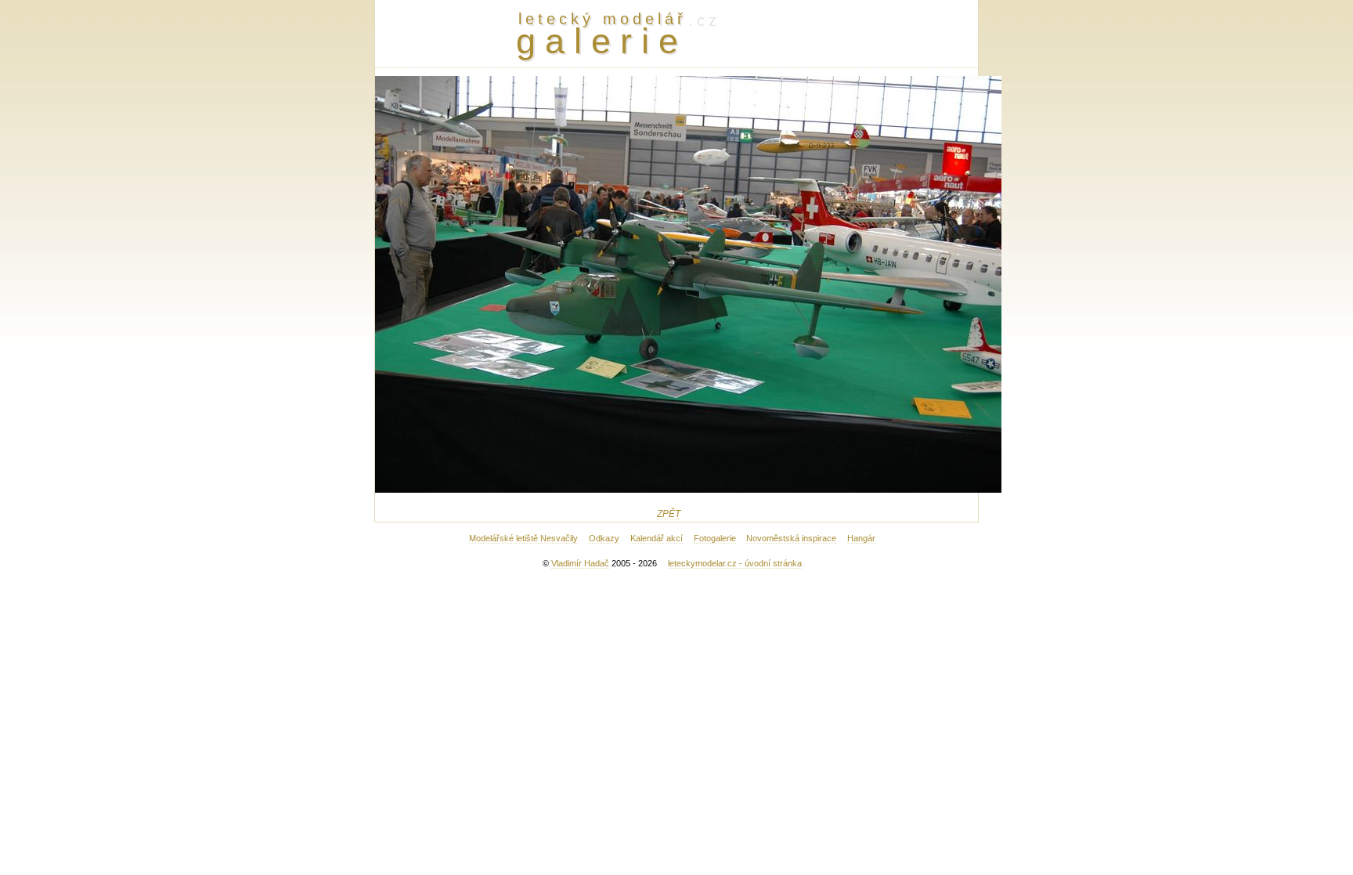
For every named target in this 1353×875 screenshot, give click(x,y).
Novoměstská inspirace (791, 538)
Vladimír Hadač (580, 563)
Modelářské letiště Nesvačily (523, 538)
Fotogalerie (715, 538)
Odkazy (604, 538)
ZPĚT (668, 514)
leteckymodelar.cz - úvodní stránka (735, 563)
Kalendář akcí (656, 538)
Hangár (861, 538)
